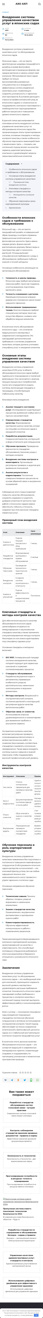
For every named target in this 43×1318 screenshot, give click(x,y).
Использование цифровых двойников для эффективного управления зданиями (21, 1283)
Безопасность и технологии (22, 1156)
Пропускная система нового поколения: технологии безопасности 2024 (17, 1211)
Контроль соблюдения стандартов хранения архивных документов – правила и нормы (21, 1133)
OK (36, 1315)
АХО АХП (21, 3)
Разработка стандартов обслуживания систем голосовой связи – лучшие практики (21, 1106)
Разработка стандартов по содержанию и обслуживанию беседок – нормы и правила (21, 1232)
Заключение (15, 208)
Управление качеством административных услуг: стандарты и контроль (22, 1258)
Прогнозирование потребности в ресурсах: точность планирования (21, 1178)
